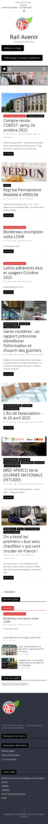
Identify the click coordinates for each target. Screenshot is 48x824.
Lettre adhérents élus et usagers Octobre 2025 (23, 272)
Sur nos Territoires (32, 529)
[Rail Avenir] (4, 69)
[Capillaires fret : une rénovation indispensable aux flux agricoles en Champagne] (9, 659)
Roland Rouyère (27, 134)
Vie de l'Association (11, 409)
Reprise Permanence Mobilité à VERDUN (22, 192)
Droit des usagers (11, 324)
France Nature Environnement (13, 794)
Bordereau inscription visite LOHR (23, 234)
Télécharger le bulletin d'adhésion (22, 57)
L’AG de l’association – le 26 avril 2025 (16, 8)
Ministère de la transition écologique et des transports (23, 778)
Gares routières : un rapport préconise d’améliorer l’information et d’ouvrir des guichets (22, 341)
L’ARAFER (5, 790)
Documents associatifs (12, 406)
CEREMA (4, 786)
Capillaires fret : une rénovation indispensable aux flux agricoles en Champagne (31, 662)
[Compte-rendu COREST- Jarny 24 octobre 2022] (24, 94)
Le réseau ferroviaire (12, 463)
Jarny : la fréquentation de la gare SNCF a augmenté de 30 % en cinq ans (31, 648)
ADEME (4, 782)
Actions (7, 185)
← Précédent (8, 591)
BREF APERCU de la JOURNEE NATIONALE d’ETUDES (23, 474)
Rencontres (27, 406)
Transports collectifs (12, 327)
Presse (20, 529)
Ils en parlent (24, 324)
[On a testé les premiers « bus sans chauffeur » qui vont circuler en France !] (24, 507)
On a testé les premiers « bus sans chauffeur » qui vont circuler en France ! (21, 544)
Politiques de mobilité (35, 116)
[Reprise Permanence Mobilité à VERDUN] (24, 164)
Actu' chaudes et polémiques (15, 116)
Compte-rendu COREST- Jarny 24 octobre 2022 (19, 125)
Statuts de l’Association (10, 755)
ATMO (4, 798)
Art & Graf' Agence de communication (30, 354)
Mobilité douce (27, 463)
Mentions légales (8, 751)
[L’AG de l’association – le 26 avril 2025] (24, 384)
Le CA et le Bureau (8, 759)
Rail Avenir (24, 37)
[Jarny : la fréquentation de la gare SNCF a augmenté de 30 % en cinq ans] (9, 645)
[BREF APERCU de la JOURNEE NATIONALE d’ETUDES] (24, 438)
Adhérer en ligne (12, 48)
